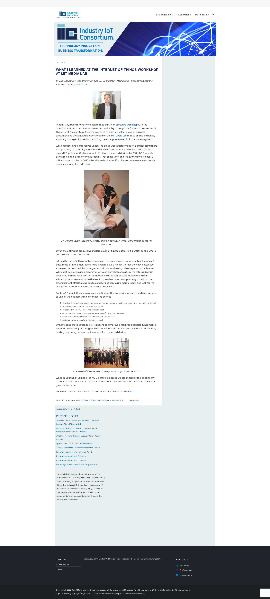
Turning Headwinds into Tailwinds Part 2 (74, 452)
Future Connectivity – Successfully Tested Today (78, 447)
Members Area (202, 14)
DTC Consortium (164, 14)
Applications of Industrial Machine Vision (74, 443)
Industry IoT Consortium (135, 299)
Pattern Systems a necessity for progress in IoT (77, 464)
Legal (60, 569)
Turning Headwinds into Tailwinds (71, 456)
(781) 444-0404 (186, 570)
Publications (184, 14)
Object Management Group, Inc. (85, 590)
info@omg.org (186, 575)
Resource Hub (63, 565)
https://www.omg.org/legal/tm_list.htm (73, 593)
